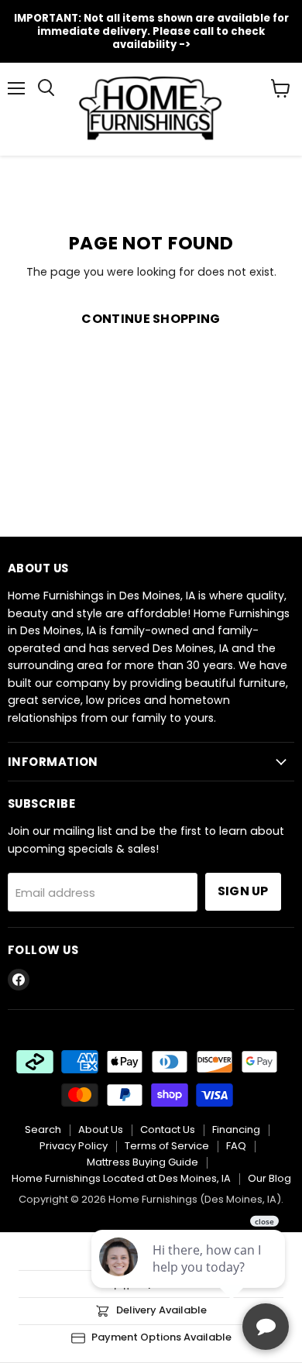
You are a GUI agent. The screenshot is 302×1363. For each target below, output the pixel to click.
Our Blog (269, 1178)
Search (43, 1129)
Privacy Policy (73, 1145)
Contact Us (167, 1129)
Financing (236, 1129)
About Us (100, 1129)
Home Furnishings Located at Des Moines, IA (121, 1178)
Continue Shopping (150, 319)
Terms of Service (167, 1145)
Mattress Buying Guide (142, 1162)
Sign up (243, 891)
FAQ (236, 1145)
